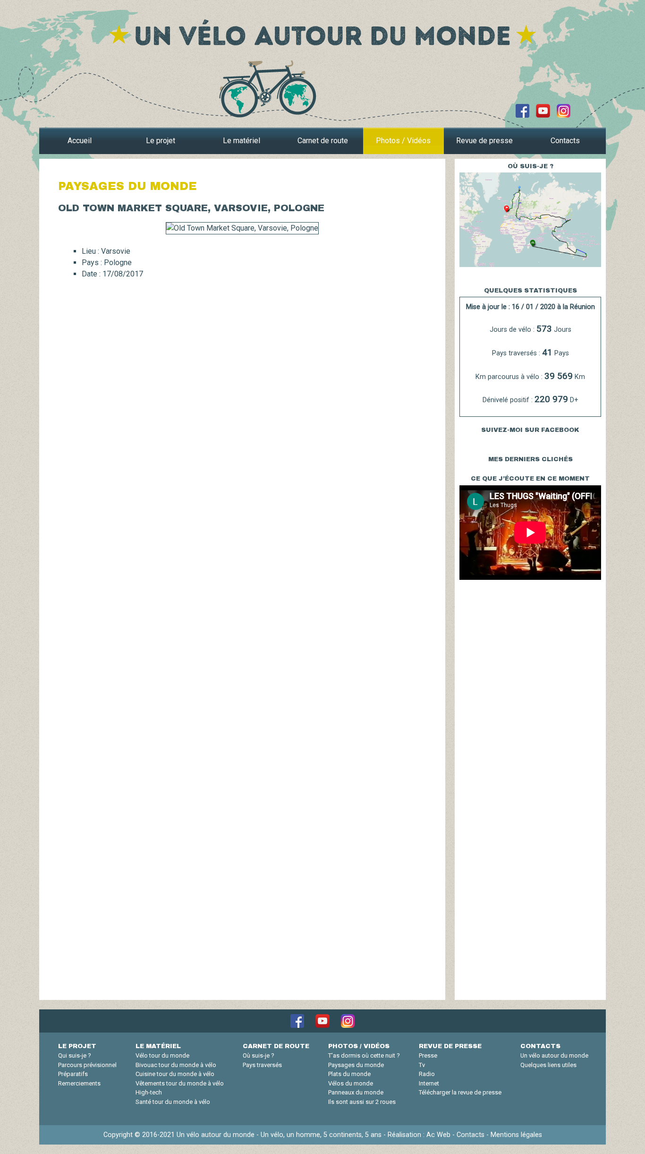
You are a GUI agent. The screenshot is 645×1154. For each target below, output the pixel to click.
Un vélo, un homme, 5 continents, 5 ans (321, 1135)
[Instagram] (563, 110)
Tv (422, 1064)
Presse (428, 1055)
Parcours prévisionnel (87, 1064)
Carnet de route (322, 140)
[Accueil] (322, 32)
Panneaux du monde (355, 1092)
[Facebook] (522, 110)
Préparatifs (73, 1073)
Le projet (160, 140)
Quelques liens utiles (548, 1064)
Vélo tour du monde (162, 1055)
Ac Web (438, 1135)
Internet (429, 1083)
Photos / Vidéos (403, 140)
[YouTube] (543, 110)
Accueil (80, 140)
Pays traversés (262, 1064)
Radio (427, 1073)
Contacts (565, 140)
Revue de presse (484, 140)
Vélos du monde (350, 1083)
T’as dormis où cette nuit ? (364, 1055)
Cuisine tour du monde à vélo (175, 1073)
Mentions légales (516, 1135)
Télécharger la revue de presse (460, 1092)
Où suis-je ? (258, 1055)
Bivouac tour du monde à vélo (176, 1064)
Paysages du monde (356, 1064)
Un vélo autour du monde (554, 1055)
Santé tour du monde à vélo (173, 1101)
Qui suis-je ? (74, 1055)
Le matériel (241, 140)
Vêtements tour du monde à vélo (180, 1083)
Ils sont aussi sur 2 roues (362, 1101)
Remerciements (79, 1083)
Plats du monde (349, 1073)
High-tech (149, 1092)
